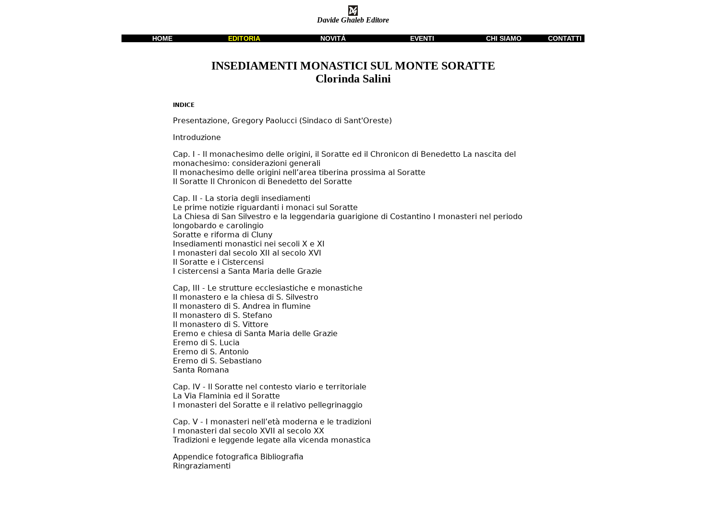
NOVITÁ (333, 38)
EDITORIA (244, 38)
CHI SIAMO (504, 38)
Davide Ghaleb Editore (353, 20)
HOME (162, 38)
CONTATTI (565, 38)
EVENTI (422, 38)
